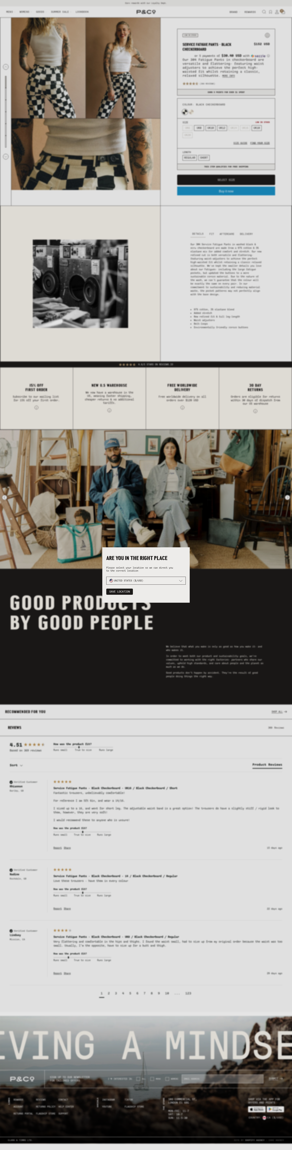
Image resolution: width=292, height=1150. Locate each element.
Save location (119, 591)
